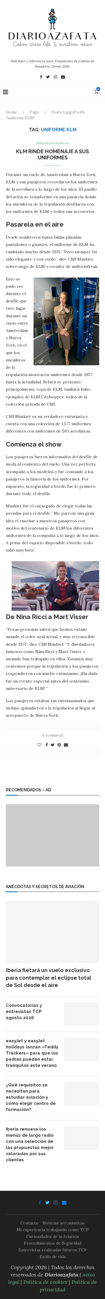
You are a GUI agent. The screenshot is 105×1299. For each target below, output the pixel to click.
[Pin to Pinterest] (59, 744)
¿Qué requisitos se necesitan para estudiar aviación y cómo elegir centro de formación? (31, 1097)
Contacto (29, 1223)
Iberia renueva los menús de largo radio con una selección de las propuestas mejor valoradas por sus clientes (30, 1144)
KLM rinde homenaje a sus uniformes (52, 154)
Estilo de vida (53, 1256)
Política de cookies (45, 1282)
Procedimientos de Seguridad (52, 1243)
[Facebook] (41, 77)
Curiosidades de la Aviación (52, 1236)
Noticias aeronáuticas (52, 143)
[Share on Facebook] (47, 744)
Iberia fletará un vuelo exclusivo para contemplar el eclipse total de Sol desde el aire (48, 977)
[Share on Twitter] (53, 744)
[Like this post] (39, 744)
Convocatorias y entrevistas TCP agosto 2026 (24, 1011)
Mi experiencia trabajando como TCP (53, 1229)
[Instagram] (55, 77)
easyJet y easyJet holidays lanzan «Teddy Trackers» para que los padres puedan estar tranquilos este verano (32, 1053)
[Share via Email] (66, 744)
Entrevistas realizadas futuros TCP (52, 1250)
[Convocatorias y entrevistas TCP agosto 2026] (81, 1014)
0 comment (53, 735)
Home (11, 112)
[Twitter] (48, 77)
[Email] (63, 77)
